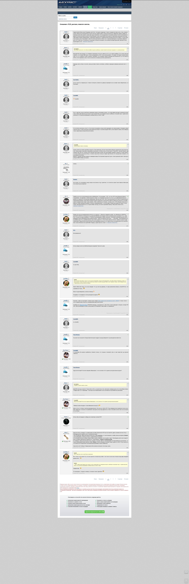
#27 (127, 59)
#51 (127, 473)
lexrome (65, 416)
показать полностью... (88, 41)
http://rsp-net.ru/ (83, 304)
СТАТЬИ (65, 7)
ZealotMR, (75, 95)
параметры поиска (62, 19)
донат (119, 4)
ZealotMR (65, 63)
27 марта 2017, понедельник (79, 43)
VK (124, 4)
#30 (127, 106)
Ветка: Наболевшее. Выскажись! (74, 9)
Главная (59, 9)
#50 (127, 447)
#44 (127, 346)
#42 (127, 314)
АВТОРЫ (69, 7)
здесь (77, 487)
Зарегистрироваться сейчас (93, 512)
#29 (127, 91)
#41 (127, 296)
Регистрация (125, 1)
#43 (127, 330)
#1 (127, 43)
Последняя (126, 27)
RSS (129, 4)
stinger (65, 432)
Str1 (65, 196)
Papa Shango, (76, 334)
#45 (127, 361)
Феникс (65, 47)
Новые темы (95, 7)
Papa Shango (65, 350)
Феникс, (75, 179)
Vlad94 (65, 31)
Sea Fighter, (76, 79)
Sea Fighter (65, 214)
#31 (127, 123)
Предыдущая (101, 27)
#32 (127, 139)
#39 (127, 257)
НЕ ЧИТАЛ (75, 7)
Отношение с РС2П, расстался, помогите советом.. (92, 9)
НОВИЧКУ (80, 7)
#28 (127, 75)
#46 (127, 378)
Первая (95, 27)
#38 (127, 241)
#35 (127, 190)
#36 (127, 210)
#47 (127, 395)
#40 (127, 273)
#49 (127, 428)
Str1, (74, 230)
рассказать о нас (64, 4)
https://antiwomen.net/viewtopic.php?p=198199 (108, 300)
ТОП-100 (85, 7)
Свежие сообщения (102, 7)
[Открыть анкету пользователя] (66, 39)
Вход (129, 1)
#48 (127, 412)
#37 (127, 226)
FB (121, 4)
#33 (127, 159)
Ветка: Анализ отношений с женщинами (115, 7)
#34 (127, 175)
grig (65, 163)
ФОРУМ (90, 7)
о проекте (60, 4)
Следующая (120, 27)
